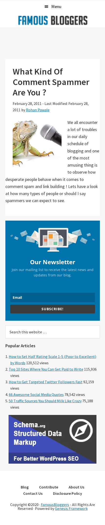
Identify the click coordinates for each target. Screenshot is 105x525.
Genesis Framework (71, 508)
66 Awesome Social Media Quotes (36, 394)
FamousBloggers (55, 504)
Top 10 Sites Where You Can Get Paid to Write (46, 369)
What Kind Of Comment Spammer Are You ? (51, 82)
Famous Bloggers (52, 20)
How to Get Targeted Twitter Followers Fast (46, 381)
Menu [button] (56, 6)
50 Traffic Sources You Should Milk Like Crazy (45, 400)
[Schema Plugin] (52, 462)
